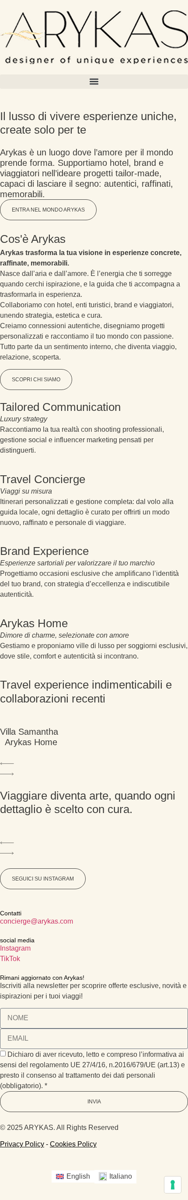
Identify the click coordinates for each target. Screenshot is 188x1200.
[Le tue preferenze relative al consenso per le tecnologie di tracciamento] (172, 1184)
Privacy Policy (22, 1144)
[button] (94, 81)
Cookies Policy (73, 1144)
